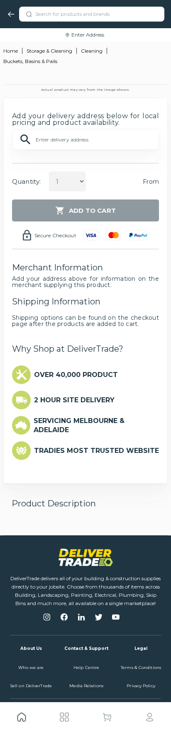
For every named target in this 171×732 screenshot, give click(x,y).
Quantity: (26, 181)
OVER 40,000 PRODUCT (76, 375)
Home (10, 51)
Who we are (31, 667)
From (151, 181)
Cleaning (92, 51)
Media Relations (86, 685)
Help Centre (86, 667)
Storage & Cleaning (49, 51)
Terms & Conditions (141, 667)
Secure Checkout (55, 235)
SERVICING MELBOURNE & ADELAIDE (79, 425)
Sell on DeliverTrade (31, 685)
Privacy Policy (141, 685)
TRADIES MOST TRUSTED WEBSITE (96, 451)
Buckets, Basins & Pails (30, 61)
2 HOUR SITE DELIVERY (74, 400)
